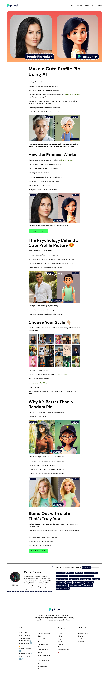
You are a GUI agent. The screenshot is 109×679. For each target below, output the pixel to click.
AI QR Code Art (24, 641)
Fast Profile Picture (61, 579)
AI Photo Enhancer (25, 656)
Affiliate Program (63, 650)
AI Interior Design (24, 654)
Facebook (81, 641)
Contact (60, 633)
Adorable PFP (60, 573)
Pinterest (80, 636)
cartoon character (61, 374)
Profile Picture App (61, 585)
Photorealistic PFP (78, 582)
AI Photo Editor (24, 633)
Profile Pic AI (89, 582)
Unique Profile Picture (62, 588)
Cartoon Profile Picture (91, 573)
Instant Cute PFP (74, 579)
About (60, 647)
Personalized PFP (86, 579)
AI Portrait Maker (24, 638)
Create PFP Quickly (62, 576)
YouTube (80, 639)
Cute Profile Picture (87, 576)
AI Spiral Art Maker (25, 648)
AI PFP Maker (70, 573)
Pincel (32, 576)
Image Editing (86, 567)
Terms (60, 641)
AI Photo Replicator (25, 635)
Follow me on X (83, 633)
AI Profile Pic (79, 573)
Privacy (60, 644)
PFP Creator (95, 579)
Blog (59, 639)
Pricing (60, 636)
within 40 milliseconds (72, 94)
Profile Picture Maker (75, 585)
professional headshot (39, 383)
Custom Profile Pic (74, 576)
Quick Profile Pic (87, 585)
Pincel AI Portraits (66, 160)
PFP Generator (60, 582)
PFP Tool (69, 582)
